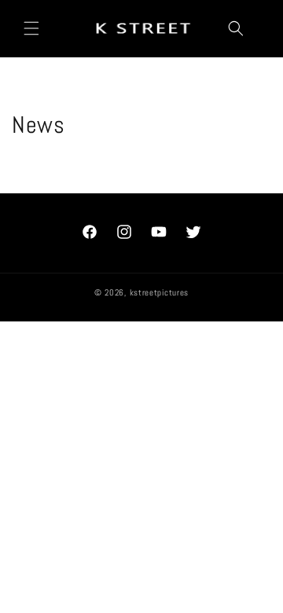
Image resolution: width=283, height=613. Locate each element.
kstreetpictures (159, 292)
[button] (31, 28)
